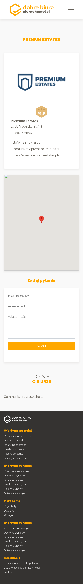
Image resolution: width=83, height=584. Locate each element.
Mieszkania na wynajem (17, 471)
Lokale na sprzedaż (15, 449)
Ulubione (9, 510)
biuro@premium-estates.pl (40, 149)
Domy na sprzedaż (14, 440)
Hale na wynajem (14, 488)
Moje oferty (10, 506)
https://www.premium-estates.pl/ (35, 155)
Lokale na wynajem (15, 484)
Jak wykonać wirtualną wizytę (21, 563)
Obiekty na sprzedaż (15, 458)
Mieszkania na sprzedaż (17, 436)
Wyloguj (8, 515)
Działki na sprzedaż (15, 444)
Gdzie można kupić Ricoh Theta (22, 567)
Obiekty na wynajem (15, 493)
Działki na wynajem (15, 480)
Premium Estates (41, 39)
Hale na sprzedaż (13, 453)
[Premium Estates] (41, 82)
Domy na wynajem (14, 475)
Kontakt (8, 572)
